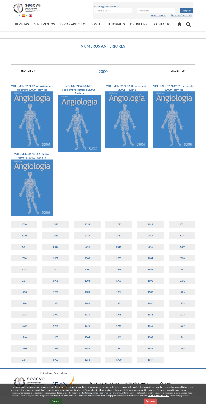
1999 (118, 269)
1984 (24, 303)
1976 (87, 314)
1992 (150, 280)
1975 (118, 314)
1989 (55, 292)
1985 (182, 292)
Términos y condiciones (104, 383)
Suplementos (44, 24)
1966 (24, 337)
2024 (87, 224)
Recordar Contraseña (181, 15)
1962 (150, 337)
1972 (24, 325)
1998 (150, 269)
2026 (24, 224)
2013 (55, 246)
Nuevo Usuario (158, 15)
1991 (182, 280)
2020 (24, 235)
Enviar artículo (72, 24)
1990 (24, 292)
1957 (118, 348)
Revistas (22, 24)
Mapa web (166, 383)
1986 (150, 292)
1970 (87, 325)
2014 (24, 246)
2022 (150, 224)
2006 (87, 258)
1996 (24, 280)
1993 (118, 280)
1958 (87, 348)
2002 (24, 269)
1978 (24, 314)
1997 (182, 269)
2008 (24, 258)
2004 (150, 258)
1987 (118, 292)
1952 (87, 359)
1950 (118, 359)
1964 (87, 337)
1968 (150, 325)
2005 (118, 258)
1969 (118, 325)
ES (20, 15)
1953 (55, 359)
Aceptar (186, 10)
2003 (182, 258)
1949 (150, 359)
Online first (139, 24)
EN (27, 15)
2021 (182, 224)
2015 (182, 235)
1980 (150, 303)
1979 (182, 303)
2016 (150, 235)
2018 (87, 235)
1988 (87, 292)
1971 (55, 325)
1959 (55, 348)
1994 (87, 280)
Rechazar (150, 401)
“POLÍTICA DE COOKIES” (158, 395)
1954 (24, 359)
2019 (55, 235)
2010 (150, 246)
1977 (55, 314)
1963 (118, 337)
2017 (118, 235)
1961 (182, 337)
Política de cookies (136, 383)
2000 (87, 269)
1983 (55, 303)
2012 (87, 246)
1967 (182, 325)
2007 (55, 258)
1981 (118, 303)
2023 (118, 224)
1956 (150, 348)
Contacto (162, 24)
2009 (182, 246)
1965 (55, 337)
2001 (55, 269)
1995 (55, 280)
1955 (182, 348)
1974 (150, 314)
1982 (87, 303)
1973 (182, 314)
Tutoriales (116, 24)
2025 (55, 224)
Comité (96, 24)
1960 (24, 348)
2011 (118, 246)
